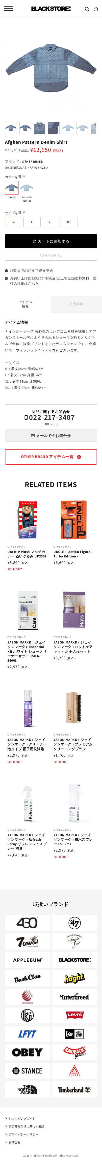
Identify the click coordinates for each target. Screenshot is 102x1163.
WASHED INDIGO (26, 188)
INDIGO (12, 188)
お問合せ (15, 1142)
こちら (33, 283)
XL (50, 222)
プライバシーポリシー (23, 1134)
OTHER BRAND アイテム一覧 (48, 456)
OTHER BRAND (32, 161)
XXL (68, 222)
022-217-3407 (52, 419)
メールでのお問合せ (53, 435)
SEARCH (87, 8)
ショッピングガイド (22, 1118)
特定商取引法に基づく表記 (26, 1126)
